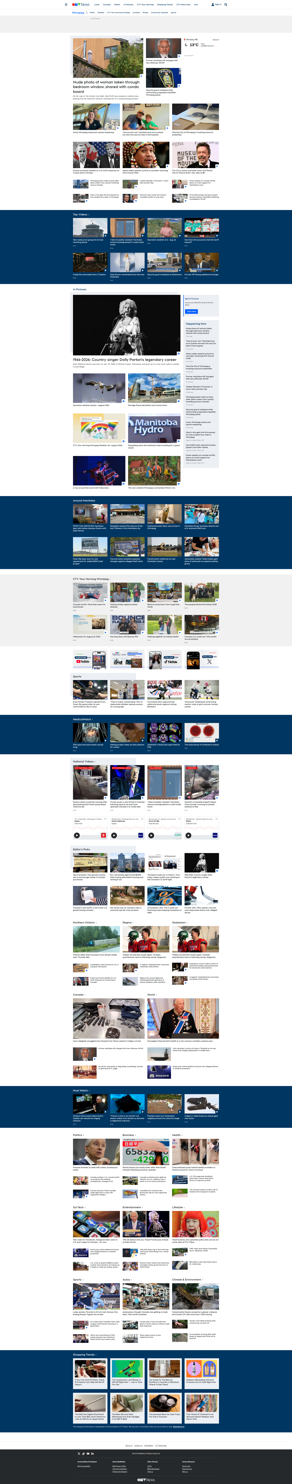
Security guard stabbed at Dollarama (164, 275)
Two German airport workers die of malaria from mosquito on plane (203, 1191)
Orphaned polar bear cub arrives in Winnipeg (163, 527)
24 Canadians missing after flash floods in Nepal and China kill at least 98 (202, 1336)
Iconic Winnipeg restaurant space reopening (93, 132)
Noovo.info (186, 1466)
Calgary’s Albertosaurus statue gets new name (201, 1117)
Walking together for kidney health (163, 637)
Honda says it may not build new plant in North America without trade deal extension (154, 1324)
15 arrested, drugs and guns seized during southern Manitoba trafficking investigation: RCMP (204, 197)
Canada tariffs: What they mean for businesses (89, 605)
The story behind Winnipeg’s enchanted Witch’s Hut (151, 488)
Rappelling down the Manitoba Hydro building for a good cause (154, 446)
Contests (136, 12)
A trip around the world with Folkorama (91, 488)
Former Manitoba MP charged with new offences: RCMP (162, 61)
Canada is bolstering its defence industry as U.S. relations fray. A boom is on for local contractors (153, 1179)
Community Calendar (159, 12)
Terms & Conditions (119, 1469)
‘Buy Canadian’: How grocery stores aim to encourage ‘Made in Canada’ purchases (89, 877)
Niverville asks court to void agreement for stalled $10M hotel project (88, 561)
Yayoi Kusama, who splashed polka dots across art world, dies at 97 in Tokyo (195, 1241)
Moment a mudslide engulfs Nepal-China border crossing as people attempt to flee (200, 804)
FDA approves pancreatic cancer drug (88, 746)
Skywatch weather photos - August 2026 (91, 405)
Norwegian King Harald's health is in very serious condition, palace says (180, 1041)
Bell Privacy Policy (119, 1466)
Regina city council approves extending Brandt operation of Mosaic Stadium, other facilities (152, 980)
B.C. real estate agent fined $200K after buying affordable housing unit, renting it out (127, 877)
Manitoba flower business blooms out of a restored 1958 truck (202, 527)
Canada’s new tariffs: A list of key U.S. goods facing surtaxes (90, 909)
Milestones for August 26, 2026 (86, 637)
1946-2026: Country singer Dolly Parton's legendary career (125, 359)
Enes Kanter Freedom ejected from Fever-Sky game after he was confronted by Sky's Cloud (89, 704)
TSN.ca (150, 1472)
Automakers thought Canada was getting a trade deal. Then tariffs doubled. (145, 1313)
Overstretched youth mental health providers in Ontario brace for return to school (193, 1168)
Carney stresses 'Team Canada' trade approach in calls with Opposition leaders (103, 1193)
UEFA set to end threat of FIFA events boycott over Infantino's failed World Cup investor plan (102, 1337)
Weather (101, 12)
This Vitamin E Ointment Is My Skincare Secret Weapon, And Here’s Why (200, 1416)
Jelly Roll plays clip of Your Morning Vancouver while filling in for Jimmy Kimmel (154, 1252)
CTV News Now (183, 5)
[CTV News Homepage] (80, 4)
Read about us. (179, 1427)
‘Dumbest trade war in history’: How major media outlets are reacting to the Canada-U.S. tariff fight (163, 877)
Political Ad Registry (119, 1472)
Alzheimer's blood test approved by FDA (163, 746)
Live (196, 5)
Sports (173, 12)
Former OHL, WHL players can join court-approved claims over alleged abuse (201, 910)
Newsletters (148, 1445)
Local (96, 5)
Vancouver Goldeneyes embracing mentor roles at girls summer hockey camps (201, 704)
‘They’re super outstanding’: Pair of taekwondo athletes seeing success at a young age (126, 704)
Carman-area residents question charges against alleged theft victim (126, 560)
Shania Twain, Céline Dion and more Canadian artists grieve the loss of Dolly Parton (154, 1265)
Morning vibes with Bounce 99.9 (124, 637)
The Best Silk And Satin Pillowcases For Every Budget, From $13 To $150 (125, 1416)
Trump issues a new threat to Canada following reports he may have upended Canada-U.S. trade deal (127, 804)
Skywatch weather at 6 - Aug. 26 (161, 240)
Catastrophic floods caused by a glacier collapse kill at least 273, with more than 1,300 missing (194, 1313)
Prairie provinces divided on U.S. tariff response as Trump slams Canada (103, 980)
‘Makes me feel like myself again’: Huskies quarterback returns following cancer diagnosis (144, 956)
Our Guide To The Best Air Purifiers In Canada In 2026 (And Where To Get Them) (164, 1382)
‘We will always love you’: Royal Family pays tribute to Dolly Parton (145, 1241)
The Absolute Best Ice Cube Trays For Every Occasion (164, 1415)
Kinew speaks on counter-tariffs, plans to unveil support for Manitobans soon (202, 183)
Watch (117, 5)
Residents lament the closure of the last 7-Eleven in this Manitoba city (126, 527)
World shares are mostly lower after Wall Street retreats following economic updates (144, 1168)
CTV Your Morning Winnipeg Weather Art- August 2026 (97, 445)
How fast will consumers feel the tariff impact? (202, 241)
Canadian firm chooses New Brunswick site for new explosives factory (153, 1193)
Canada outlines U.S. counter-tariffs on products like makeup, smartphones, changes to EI (104, 1179)
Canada (107, 5)
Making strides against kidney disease (123, 605)
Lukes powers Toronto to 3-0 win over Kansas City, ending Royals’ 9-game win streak (95, 1313)
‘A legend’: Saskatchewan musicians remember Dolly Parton (154, 966)
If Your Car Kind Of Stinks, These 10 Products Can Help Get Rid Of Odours (89, 1382)
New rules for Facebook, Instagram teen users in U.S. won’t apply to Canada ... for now (95, 1241)
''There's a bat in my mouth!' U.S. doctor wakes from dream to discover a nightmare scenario (127, 1118)
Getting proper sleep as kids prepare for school (127, 746)
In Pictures (128, 5)
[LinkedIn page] (92, 1453)
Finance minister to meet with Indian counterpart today (95, 1168)
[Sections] (66, 4)
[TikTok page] (83, 1453)
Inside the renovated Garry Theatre (89, 275)
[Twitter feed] (79, 1453)
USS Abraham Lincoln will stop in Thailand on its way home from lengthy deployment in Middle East (194, 1049)
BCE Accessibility (84, 1466)
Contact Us (138, 1445)
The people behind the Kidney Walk (201, 604)
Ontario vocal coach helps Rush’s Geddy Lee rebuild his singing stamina (88, 1118)
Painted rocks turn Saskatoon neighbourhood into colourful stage (163, 1117)
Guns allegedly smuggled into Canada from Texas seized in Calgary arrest (107, 1041)
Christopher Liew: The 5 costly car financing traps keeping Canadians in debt (164, 910)
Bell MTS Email (192, 299)
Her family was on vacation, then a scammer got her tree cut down (125, 909)
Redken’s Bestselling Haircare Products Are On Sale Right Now (201, 1381)
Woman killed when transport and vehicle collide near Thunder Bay (95, 956)
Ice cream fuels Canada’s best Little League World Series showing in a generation (105, 1324)
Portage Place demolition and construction (147, 405)
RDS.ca (185, 1472)
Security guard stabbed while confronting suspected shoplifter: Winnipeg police (161, 92)
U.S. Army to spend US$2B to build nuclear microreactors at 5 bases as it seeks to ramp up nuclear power (105, 1265)
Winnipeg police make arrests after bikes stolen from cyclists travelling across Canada (104, 183)
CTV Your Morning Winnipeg (118, 12)
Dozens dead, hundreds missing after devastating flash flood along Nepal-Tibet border (90, 804)
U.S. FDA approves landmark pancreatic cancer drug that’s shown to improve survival (201, 1178)
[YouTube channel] (88, 1453)
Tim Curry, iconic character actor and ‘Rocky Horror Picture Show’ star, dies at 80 (192, 171)
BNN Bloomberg (153, 1469)
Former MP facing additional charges (202, 275)
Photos (145, 12)
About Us (129, 1445)
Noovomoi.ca (187, 1469)
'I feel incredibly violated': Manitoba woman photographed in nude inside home (127, 242)
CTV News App (161, 1445)
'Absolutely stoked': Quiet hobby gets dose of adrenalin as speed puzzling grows (201, 561)
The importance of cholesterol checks (202, 745)
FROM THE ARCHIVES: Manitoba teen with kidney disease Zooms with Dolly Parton (89, 528)
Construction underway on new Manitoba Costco (161, 560)
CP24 (149, 1466)
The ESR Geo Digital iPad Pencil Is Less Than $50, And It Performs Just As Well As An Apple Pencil (90, 1416)
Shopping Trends (165, 5)
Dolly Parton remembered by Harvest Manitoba (127, 276)
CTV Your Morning (145, 5)
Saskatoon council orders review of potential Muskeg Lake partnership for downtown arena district (203, 966)
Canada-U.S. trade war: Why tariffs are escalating (200, 638)
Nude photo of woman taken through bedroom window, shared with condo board (106, 87)
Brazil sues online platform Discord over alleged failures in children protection (104, 1252)
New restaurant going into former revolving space (88, 241)
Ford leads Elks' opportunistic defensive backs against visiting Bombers (161, 704)
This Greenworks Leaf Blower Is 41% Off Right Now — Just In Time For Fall (127, 1382)
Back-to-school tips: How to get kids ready (163, 605)
